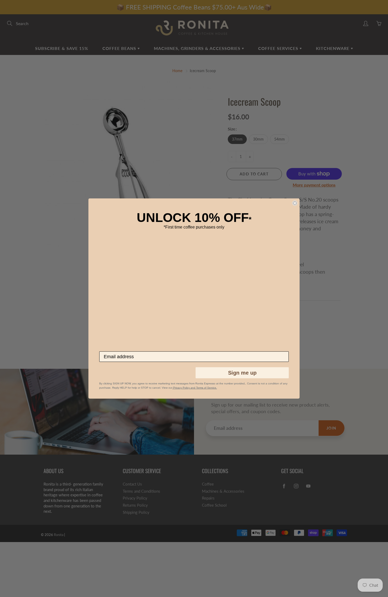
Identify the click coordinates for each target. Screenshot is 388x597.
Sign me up (242, 373)
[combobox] (108, 373)
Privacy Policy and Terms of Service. (194, 387)
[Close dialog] (294, 203)
